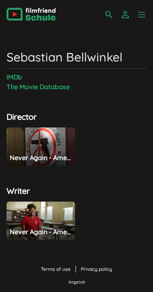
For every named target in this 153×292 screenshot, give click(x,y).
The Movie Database (38, 87)
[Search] (109, 15)
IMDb (14, 77)
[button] (141, 15)
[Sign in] (125, 15)
